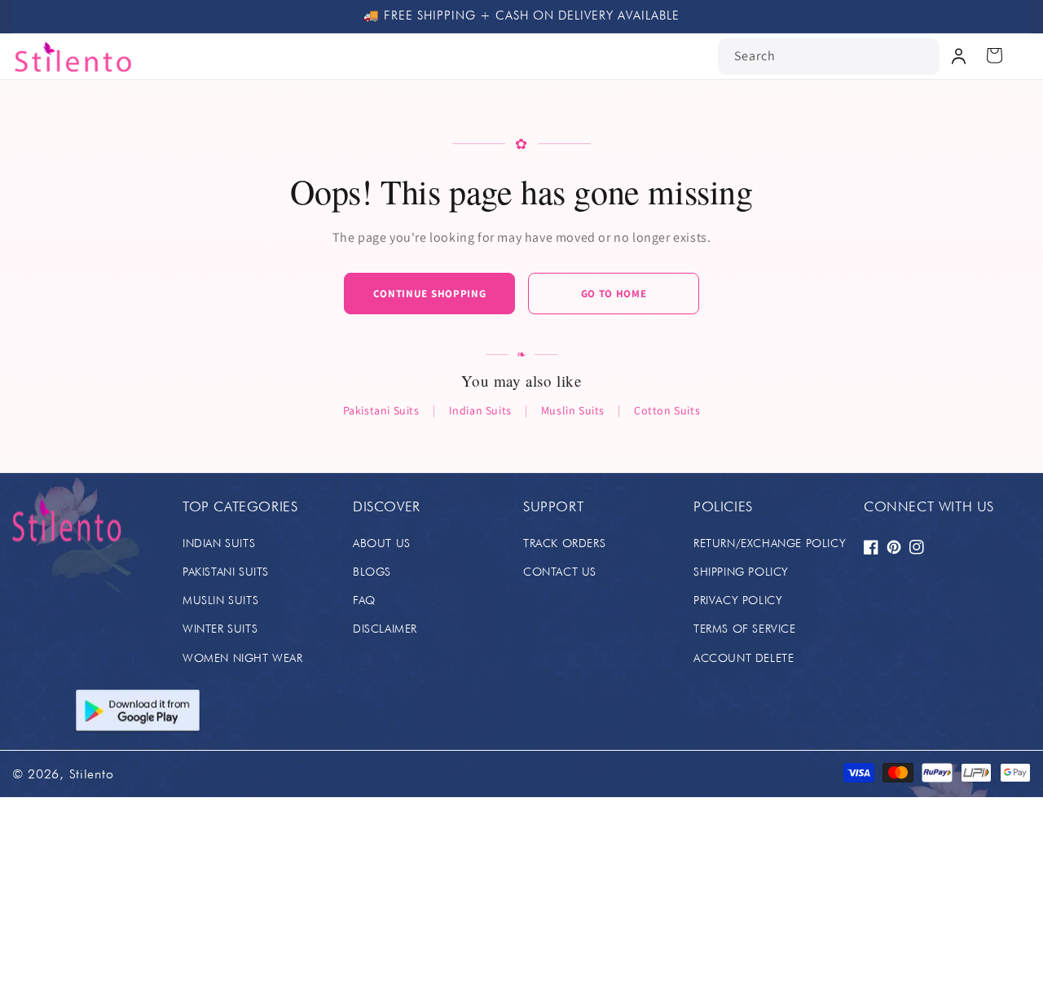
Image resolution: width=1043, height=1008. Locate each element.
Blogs (372, 571)
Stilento (91, 774)
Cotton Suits (667, 410)
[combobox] (829, 56)
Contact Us (559, 571)
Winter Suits (220, 628)
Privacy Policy (737, 600)
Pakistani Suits (381, 410)
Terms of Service (744, 628)
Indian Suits (480, 410)
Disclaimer (385, 628)
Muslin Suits (573, 410)
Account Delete (743, 657)
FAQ (364, 600)
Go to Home (614, 293)
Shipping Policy (741, 571)
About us (382, 543)
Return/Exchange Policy (769, 543)
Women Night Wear (243, 657)
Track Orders (564, 543)
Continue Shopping (429, 293)
